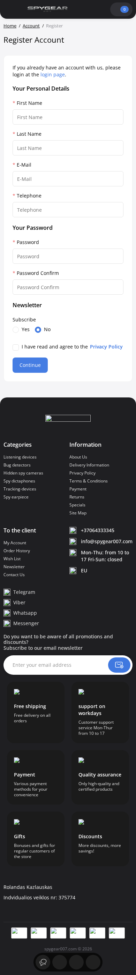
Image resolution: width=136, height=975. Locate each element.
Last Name (29, 134)
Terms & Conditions (88, 481)
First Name (29, 103)
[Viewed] (43, 962)
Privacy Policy (82, 473)
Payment (77, 489)
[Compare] (93, 962)
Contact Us (14, 575)
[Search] (80, 9)
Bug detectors (17, 465)
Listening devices (20, 457)
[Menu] (10, 9)
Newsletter (14, 567)
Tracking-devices (19, 489)
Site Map (77, 513)
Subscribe (24, 319)
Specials (77, 505)
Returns (76, 497)
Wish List (12, 559)
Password (28, 242)
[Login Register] (103, 9)
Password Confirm (38, 273)
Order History (16, 551)
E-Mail (24, 164)
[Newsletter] (119, 665)
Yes (26, 329)
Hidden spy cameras (23, 473)
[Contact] (91, 9)
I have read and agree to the (72, 346)
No (47, 329)
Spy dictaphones (19, 481)
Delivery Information (89, 465)
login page (52, 74)
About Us (78, 457)
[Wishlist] (76, 962)
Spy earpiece (16, 497)
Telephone (29, 195)
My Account (14, 543)
